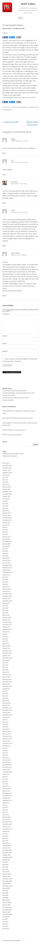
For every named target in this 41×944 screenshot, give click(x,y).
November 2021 (7, 520)
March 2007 (5, 928)
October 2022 (6, 496)
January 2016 (6, 677)
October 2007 (6, 912)
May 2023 (5, 479)
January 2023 (6, 489)
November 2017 (7, 624)
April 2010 (5, 840)
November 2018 (7, 596)
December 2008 (7, 878)
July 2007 (5, 919)
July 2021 (5, 527)
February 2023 (6, 487)
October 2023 (6, 470)
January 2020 (6, 563)
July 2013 (5, 748)
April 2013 (5, 755)
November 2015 (7, 681)
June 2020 (5, 551)
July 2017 (5, 634)
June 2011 (5, 807)
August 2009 (6, 859)
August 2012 (6, 774)
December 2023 (7, 465)
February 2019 (6, 589)
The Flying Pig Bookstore (9, 456)
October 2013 (6, 741)
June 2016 (5, 665)
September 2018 (7, 601)
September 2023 (7, 472)
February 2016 (6, 674)
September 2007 (7, 914)
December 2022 (7, 491)
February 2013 (6, 760)
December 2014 (7, 707)
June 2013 (5, 750)
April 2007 (5, 926)
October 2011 (6, 798)
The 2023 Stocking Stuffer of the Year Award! (15, 397)
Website (5, 351)
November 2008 (7, 881)
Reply (4, 153)
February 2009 (6, 874)
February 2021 (6, 536)
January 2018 (6, 620)
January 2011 (6, 819)
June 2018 (5, 608)
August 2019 (6, 574)
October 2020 (6, 544)
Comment (6, 314)
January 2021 (6, 539)
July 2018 (5, 605)
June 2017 (5, 636)
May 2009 (5, 867)
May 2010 (5, 838)
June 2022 (5, 503)
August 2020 (6, 546)
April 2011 (5, 812)
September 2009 (7, 857)
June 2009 (5, 864)
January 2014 (6, 734)
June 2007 (5, 921)
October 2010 (6, 826)
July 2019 (5, 577)
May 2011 (5, 810)
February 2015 (6, 703)
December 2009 (7, 850)
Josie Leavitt (7, 109)
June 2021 (5, 529)
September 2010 (7, 829)
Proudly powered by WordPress (11, 940)
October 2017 (6, 627)
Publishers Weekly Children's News (13, 453)
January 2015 (6, 705)
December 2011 (7, 793)
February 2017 (6, 646)
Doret (13, 210)
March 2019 (5, 586)
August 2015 (6, 688)
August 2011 (6, 802)
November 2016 (7, 653)
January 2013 (6, 762)
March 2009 (5, 871)
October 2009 (6, 855)
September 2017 (7, 629)
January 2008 (6, 905)
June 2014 (5, 722)
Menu (20, 18)
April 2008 (5, 897)
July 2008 (5, 890)
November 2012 (7, 767)
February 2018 (6, 617)
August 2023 (6, 475)
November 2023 (7, 468)
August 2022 (6, 498)
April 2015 (5, 698)
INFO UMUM (5, 418)
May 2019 (5, 582)
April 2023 (5, 482)
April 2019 (5, 584)
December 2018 (7, 593)
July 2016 (5, 662)
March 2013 (5, 757)
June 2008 (5, 893)
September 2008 (7, 886)
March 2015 (5, 700)
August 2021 (6, 525)
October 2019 (6, 570)
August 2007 (6, 916)
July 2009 (5, 862)
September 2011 (7, 800)
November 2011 (7, 795)
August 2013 (6, 745)
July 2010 (5, 833)
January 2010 (6, 848)
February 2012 (6, 788)
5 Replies (5, 33)
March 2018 (5, 615)
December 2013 (7, 736)
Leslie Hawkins (6, 423)
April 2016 (5, 669)
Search (4, 442)
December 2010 (7, 821)
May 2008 (5, 895)
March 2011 (5, 814)
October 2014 (6, 712)
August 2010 (6, 831)
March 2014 (5, 729)
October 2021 (6, 522)
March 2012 (5, 786)
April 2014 (5, 726)
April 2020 (5, 555)
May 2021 (5, 532)
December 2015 (7, 679)
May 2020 (5, 553)
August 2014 (6, 717)
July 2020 (5, 548)
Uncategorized (21, 107)
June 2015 (5, 693)
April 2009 (5, 869)
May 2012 (5, 781)
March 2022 (5, 510)
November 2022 (7, 494)
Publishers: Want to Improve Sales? (22, 418)
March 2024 (5, 463)
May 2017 (5, 639)
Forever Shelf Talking (8, 395)
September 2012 (7, 772)
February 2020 (6, 560)
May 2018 (5, 610)
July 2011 (5, 805)
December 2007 (7, 907)
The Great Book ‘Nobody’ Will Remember (14, 390)
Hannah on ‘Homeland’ (15, 434)
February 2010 (6, 845)
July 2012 (5, 776)
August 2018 (6, 603)
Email (4, 343)
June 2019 (5, 579)
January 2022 (6, 515)
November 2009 (7, 852)
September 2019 (7, 572)
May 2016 (5, 667)
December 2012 (7, 764)
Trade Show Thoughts (10, 122)
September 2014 (7, 715)
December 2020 (7, 541)
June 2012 (5, 779)
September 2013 (7, 743)
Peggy (13, 139)
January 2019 (6, 591)
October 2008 (6, 883)
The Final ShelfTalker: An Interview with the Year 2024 (18, 393)
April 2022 (5, 508)
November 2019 (7, 567)
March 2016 (5, 672)
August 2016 (6, 660)
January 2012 (6, 791)
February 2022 (6, 513)
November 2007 (7, 909)
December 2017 (7, 622)
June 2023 (5, 477)
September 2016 (7, 658)
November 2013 (7, 738)
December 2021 (7, 517)
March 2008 (5, 900)
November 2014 (7, 710)
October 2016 (6, 655)
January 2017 (6, 648)
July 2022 (5, 501)
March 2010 (5, 843)
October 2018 (6, 598)
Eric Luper (14, 182)
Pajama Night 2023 (7, 400)
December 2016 (7, 650)
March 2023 (5, 484)
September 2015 (7, 686)
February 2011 (6, 817)
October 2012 (6, 769)
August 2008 (6, 888)
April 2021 (5, 534)
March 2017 (5, 643)
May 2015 (5, 696)
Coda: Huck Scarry (20, 430)
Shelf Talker (28, 3)
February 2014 (6, 731)
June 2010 (5, 836)
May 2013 (5, 753)
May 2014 (5, 724)
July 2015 (5, 691)
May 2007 (5, 924)
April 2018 (5, 612)
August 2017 (6, 631)
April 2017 (5, 641)
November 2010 (7, 824)
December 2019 (7, 565)
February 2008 (6, 902)
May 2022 (5, 506)
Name (5, 336)
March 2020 (5, 558)
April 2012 (5, 783)
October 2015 (6, 684)
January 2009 (6, 876)
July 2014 (5, 719)
